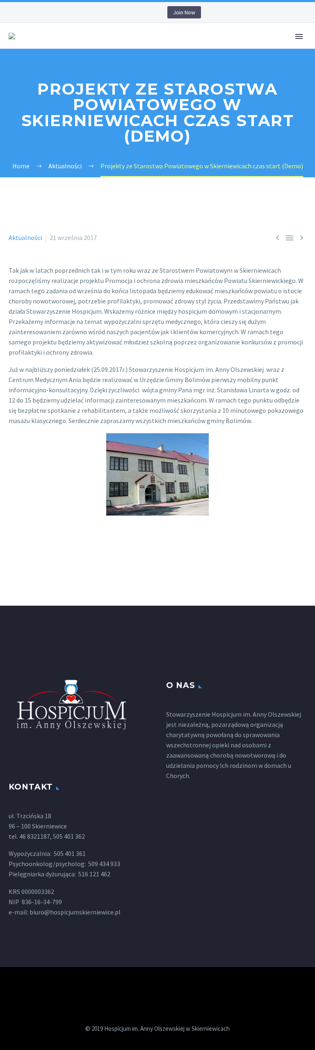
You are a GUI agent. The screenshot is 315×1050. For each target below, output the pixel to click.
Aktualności (25, 237)
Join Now (184, 12)
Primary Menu (299, 36)
